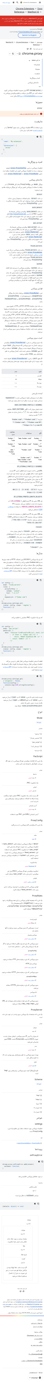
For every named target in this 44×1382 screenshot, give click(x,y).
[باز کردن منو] (40, 2)
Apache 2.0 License (33, 1304)
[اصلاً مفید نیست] (27, 48)
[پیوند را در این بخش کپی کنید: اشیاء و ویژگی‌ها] (26, 162)
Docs (39, 8)
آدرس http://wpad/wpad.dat (20, 214)
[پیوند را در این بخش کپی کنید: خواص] (37, 770)
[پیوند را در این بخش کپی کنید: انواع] (36, 712)
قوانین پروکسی (37, 255)
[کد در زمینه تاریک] (37, 136)
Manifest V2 (33, 12)
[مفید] (30, 48)
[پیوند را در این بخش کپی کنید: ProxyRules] (30, 896)
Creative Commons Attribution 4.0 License (29, 1302)
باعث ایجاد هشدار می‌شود (26, 114)
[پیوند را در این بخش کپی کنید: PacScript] (31, 756)
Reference (19, 12)
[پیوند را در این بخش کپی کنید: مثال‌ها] (34, 553)
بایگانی (40, 1342)
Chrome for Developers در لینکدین (31, 1361)
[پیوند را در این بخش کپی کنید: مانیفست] (32, 121)
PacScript (31, 866)
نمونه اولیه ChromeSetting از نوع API (29, 96)
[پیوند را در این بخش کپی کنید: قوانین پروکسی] (29, 288)
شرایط (40, 1372)
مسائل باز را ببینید (37, 1326)
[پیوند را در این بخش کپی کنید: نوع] (38, 1137)
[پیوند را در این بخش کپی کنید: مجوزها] (34, 102)
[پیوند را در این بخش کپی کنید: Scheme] (33, 1079)
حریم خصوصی (33, 1372)
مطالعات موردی (38, 1339)
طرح (33, 1065)
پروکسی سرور (31, 938)
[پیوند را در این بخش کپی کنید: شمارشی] (36, 728)
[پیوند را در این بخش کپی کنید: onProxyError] (28, 1155)
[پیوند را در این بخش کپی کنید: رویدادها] (33, 1149)
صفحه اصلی (39, 42)
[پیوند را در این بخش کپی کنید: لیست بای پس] (30, 393)
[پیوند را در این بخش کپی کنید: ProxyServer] (29, 1010)
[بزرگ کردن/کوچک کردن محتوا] (29, 60)
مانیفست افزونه (37, 130)
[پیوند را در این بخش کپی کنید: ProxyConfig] (29, 820)
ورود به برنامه (6, 2)
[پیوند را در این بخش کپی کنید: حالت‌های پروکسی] (27, 180)
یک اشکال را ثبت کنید (36, 1323)
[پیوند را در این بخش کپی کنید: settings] (33, 1124)
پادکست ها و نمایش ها (36, 1345)
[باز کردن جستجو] (17, 2)
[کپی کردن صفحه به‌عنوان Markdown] (13, 53)
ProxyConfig (36, 1143)
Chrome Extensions (25, 8)
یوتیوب (40, 1357)
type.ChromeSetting (24, 1143)
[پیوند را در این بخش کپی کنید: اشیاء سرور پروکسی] (25, 338)
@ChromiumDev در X (35, 1354)
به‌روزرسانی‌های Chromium (34, 1335)
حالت (33, 839)
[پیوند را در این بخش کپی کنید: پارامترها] (36, 1182)
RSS (41, 1364)
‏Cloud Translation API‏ (25, 31)
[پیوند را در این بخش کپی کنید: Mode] (35, 718)
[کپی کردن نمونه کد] (40, 136)
